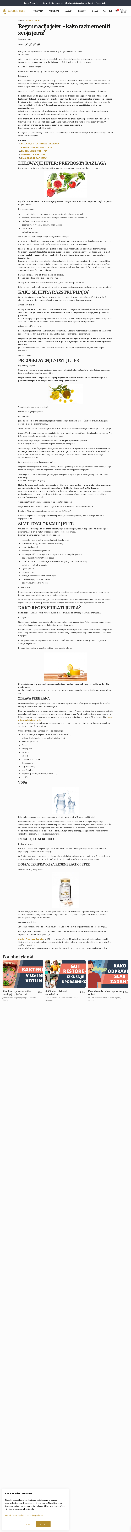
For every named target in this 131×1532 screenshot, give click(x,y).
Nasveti (69, 11)
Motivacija (29, 20)
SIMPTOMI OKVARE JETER (33, 154)
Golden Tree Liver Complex (31, 939)
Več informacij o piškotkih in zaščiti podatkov (24, 1515)
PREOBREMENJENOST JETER (34, 151)
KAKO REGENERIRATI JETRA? (34, 158)
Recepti (82, 11)
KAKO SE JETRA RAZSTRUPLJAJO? (36, 147)
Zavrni (27, 1524)
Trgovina (37, 11)
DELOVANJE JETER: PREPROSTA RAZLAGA (40, 143)
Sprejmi (43, 1524)
